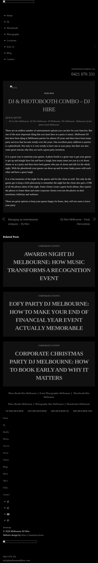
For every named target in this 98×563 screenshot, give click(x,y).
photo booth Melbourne (49, 124)
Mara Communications (32, 535)
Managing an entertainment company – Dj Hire (23, 221)
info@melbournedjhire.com (16, 560)
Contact (10, 59)
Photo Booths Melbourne (20, 404)
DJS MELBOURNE (37, 411)
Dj (8, 21)
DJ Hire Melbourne (38, 121)
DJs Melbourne (68, 121)
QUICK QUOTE (13, 117)
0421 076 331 (9, 556)
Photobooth (12, 28)
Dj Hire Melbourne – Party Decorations (75, 221)
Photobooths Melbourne (78, 404)
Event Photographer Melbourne (55, 393)
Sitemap (7, 527)
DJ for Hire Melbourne (19, 121)
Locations (11, 40)
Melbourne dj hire (84, 121)
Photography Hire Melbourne (49, 404)
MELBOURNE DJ (60, 411)
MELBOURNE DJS (82, 411)
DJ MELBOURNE (15, 411)
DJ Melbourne (54, 121)
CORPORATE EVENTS (49, 246)
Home (10, 15)
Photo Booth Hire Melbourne (22, 393)
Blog (9, 53)
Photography (13, 34)
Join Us (10, 46)
